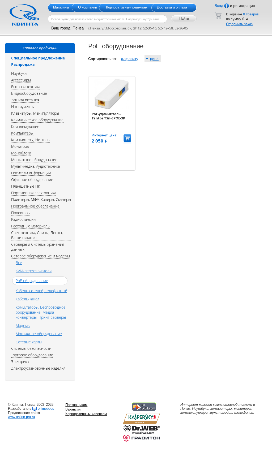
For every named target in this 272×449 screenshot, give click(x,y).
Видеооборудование (29, 93)
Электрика (20, 361)
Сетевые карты (29, 341)
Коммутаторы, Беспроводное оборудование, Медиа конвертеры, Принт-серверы (41, 312)
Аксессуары (21, 80)
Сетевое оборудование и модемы (40, 255)
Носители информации (31, 172)
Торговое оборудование (32, 354)
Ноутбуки (19, 73)
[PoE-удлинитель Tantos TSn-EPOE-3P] (111, 108)
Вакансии (72, 409)
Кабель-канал (27, 298)
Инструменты (23, 106)
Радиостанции (23, 219)
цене (154, 59)
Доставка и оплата (172, 7)
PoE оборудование (32, 280)
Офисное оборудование (32, 179)
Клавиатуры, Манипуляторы (35, 113)
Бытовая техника (25, 86)
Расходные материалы (30, 225)
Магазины (61, 7)
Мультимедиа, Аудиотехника (35, 166)
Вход (219, 5)
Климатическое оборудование (37, 119)
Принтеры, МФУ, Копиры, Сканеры (41, 199)
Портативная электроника (33, 192)
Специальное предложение (38, 58)
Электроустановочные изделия (38, 368)
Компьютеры (22, 133)
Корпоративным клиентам (126, 7)
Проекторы (20, 212)
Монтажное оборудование (34, 159)
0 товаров (251, 14)
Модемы (23, 325)
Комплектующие (25, 126)
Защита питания (25, 99)
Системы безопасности (31, 348)
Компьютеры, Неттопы (30, 139)
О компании (87, 7)
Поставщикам (76, 405)
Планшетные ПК (25, 186)
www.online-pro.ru (21, 417)
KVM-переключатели (34, 270)
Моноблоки (21, 153)
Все (19, 262)
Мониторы (20, 146)
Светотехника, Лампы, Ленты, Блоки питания (37, 235)
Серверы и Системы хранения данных (37, 247)
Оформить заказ (239, 24)
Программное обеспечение (35, 206)
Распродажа (23, 64)
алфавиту (129, 59)
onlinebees (46, 409)
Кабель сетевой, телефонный (41, 290)
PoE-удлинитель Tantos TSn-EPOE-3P (108, 115)
